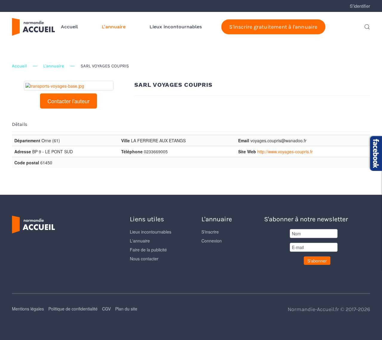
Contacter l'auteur (68, 101)
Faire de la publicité (148, 250)
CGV (106, 309)
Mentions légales (28, 309)
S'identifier (360, 6)
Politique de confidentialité (73, 309)
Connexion (211, 241)
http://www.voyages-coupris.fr (285, 151)
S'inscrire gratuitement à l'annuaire (273, 27)
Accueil (69, 27)
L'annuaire (114, 27)
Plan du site (126, 309)
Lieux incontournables (176, 27)
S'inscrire (210, 232)
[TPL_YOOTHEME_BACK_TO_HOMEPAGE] (33, 27)
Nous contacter (144, 259)
